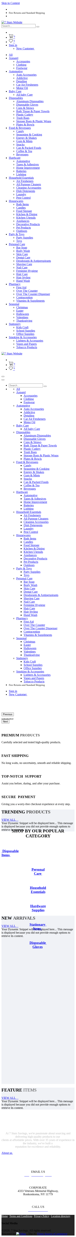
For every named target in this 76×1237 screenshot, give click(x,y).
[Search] (37, 26)
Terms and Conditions (20, 1216)
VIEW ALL (8, 819)
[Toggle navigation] (2, 376)
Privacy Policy (41, 1216)
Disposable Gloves (38, 945)
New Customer (25, 48)
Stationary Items (38, 926)
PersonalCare (38, 871)
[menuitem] (11, 54)
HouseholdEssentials (38, 890)
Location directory (60, 1216)
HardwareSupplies (38, 908)
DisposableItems (10, 853)
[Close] (2, 379)
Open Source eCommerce (52, 1233)
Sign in (13, 45)
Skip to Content (10, 3)
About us (7, 1152)
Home (4, 1216)
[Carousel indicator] (2, 718)
